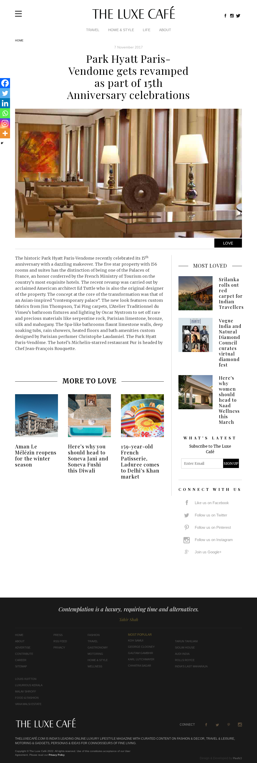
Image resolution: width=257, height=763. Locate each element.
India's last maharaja (191, 666)
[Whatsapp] (5, 113)
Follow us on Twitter (211, 515)
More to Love (89, 381)
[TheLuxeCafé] (133, 17)
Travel (92, 30)
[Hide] (2, 143)
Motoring (95, 653)
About (165, 30)
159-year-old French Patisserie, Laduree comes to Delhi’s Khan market (140, 461)
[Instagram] (5, 123)
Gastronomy (98, 647)
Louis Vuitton (25, 678)
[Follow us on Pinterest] (229, 725)
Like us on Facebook (212, 503)
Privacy (59, 647)
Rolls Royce (185, 660)
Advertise (22, 647)
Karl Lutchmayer (141, 659)
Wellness (95, 666)
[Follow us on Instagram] (232, 15)
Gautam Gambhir (140, 653)
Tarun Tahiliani (186, 641)
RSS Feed (60, 641)
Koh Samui (135, 640)
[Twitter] (5, 93)
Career (20, 660)
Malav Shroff (25, 691)
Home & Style (121, 30)
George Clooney (141, 646)
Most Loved (210, 265)
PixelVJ (237, 758)
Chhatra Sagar (139, 665)
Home (19, 40)
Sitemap (21, 666)
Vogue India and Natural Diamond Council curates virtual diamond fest (230, 343)
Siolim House (185, 647)
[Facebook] (5, 83)
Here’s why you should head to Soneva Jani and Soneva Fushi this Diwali (88, 458)
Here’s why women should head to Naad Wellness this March (229, 400)
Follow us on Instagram (214, 540)
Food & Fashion (27, 697)
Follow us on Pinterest (213, 527)
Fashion (94, 634)
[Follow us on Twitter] (238, 15)
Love (228, 243)
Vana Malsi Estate (28, 704)
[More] (5, 133)
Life (146, 30)
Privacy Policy (56, 754)
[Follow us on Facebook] (225, 15)
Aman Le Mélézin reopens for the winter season (35, 455)
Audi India (182, 653)
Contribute (24, 653)
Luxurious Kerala (28, 685)
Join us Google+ (208, 552)
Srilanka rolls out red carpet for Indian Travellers (231, 293)
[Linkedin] (5, 103)
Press (57, 634)
